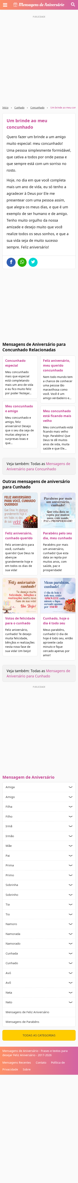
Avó (8, 973)
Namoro (11, 924)
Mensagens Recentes (16, 1062)
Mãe (9, 846)
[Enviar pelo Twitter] (33, 262)
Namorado (13, 943)
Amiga (10, 787)
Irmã (9, 826)
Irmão (10, 836)
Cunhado (19, 107)
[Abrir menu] (5, 5)
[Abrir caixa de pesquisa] (73, 5)
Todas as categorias (39, 1035)
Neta (9, 992)
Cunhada (12, 953)
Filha (9, 806)
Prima (10, 865)
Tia (8, 904)
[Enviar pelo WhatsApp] (22, 262)
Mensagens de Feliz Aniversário (27, 1012)
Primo (10, 875)
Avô (8, 983)
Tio (8, 914)
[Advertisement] (39, 59)
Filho (9, 816)
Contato (41, 1062)
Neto (9, 1002)
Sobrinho (12, 895)
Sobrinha (12, 885)
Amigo (10, 797)
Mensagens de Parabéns (22, 1022)
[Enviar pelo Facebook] (11, 262)
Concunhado (37, 107)
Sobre (27, 1069)
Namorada (13, 934)
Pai (8, 855)
